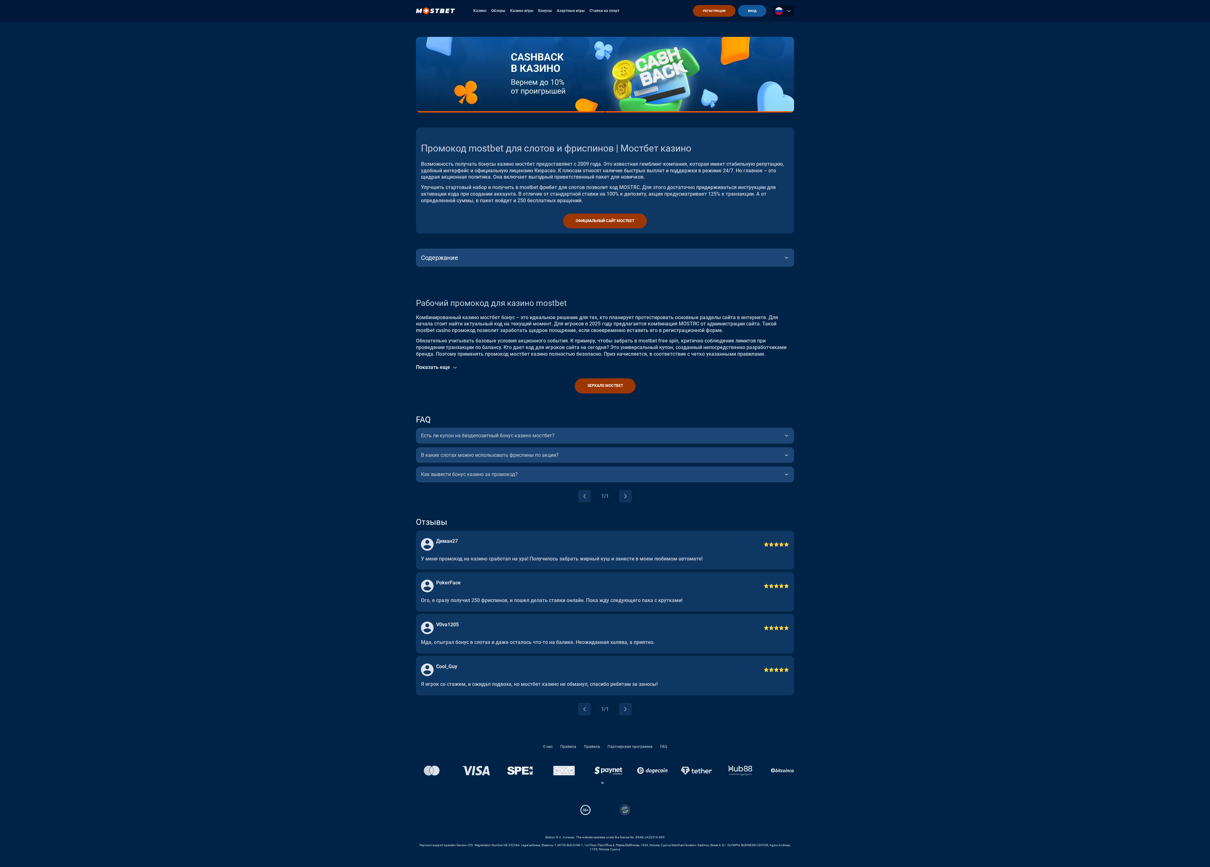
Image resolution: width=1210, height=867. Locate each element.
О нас (548, 746)
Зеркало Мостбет (605, 385)
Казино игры (521, 11)
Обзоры (498, 11)
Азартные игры (571, 11)
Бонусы (545, 11)
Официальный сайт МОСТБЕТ (605, 221)
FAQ (663, 746)
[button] (602, 783)
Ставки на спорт (604, 11)
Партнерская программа (630, 746)
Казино (480, 11)
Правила (568, 746)
